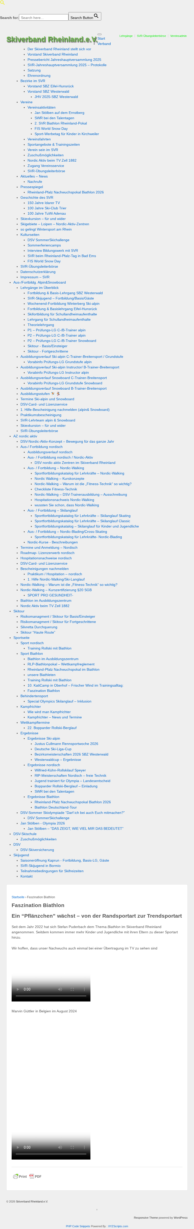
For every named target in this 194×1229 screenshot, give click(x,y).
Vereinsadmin (178, 35)
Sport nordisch (32, 643)
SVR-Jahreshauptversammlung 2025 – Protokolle (67, 65)
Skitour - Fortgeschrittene (48, 351)
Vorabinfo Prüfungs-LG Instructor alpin (58, 372)
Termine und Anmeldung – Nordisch (49, 547)
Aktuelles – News (34, 176)
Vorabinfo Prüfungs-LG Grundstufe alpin (60, 362)
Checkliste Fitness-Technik (56, 489)
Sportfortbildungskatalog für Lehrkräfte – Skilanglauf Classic (82, 521)
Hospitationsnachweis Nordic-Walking (64, 500)
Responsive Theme (146, 1217)
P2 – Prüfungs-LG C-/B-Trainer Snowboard (62, 341)
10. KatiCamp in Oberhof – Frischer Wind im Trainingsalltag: (76, 685)
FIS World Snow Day (51, 129)
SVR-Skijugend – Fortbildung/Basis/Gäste (61, 298)
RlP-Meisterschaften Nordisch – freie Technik (70, 775)
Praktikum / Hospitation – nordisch (55, 574)
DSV (16, 844)
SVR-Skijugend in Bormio (40, 866)
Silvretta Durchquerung (38, 627)
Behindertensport (34, 696)
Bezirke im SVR (32, 81)
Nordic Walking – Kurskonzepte (59, 478)
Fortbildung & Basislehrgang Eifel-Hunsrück (62, 309)
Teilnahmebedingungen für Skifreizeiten (52, 871)
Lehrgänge (126, 35)
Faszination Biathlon (44, 691)
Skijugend (21, 855)
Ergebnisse (29, 733)
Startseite (18, 897)
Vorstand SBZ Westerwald (48, 91)
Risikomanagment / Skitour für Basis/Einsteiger (57, 616)
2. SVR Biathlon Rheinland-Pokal (61, 123)
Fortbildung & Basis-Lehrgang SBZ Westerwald (65, 293)
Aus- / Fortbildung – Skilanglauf (53, 510)
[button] (2, 4)
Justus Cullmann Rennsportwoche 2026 (66, 744)
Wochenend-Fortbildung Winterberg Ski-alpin (64, 304)
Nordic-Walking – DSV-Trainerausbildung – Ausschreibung (81, 494)
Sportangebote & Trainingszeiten (54, 144)
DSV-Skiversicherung (37, 850)
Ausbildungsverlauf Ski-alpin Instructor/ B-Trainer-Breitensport (69, 367)
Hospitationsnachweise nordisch (46, 558)
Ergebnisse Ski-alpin (44, 738)
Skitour (19, 611)
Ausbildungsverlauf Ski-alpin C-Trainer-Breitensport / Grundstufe (71, 357)
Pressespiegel (31, 187)
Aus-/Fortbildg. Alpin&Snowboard (39, 282)
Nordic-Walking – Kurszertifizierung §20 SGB (56, 590)
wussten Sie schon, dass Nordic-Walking (67, 505)
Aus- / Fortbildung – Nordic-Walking (56, 468)
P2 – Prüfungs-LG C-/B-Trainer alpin (57, 335)
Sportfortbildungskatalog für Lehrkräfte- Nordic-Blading (78, 537)
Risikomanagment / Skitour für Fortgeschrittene (58, 622)
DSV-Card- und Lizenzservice (43, 404)
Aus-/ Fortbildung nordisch (41, 447)
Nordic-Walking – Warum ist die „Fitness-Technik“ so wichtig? (83, 484)
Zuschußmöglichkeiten (46, 155)
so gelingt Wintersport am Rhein (46, 229)
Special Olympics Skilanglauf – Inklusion (59, 701)
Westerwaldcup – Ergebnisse (58, 760)
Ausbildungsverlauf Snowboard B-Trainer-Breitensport (63, 388)
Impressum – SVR (35, 277)
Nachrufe (35, 182)
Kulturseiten (29, 235)
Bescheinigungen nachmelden (44, 569)
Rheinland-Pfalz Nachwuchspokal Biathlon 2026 (66, 192)
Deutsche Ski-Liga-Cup (53, 749)
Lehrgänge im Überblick (39, 288)
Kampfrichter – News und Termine (55, 717)
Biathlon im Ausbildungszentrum (45, 600)
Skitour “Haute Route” (37, 632)
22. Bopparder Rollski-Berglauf (52, 728)
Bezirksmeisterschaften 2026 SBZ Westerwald (71, 754)
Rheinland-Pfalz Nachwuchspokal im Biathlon (64, 669)
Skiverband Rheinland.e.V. (52, 39)
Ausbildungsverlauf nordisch (50, 452)
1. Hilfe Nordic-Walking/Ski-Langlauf (56, 579)
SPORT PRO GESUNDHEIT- (50, 595)
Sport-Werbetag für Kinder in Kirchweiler (67, 134)
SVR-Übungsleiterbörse (151, 35)
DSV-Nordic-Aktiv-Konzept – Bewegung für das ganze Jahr (67, 441)
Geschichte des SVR (36, 197)
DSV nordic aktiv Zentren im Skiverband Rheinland (75, 463)
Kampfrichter (30, 707)
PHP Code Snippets (78, 1226)
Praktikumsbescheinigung (40, 415)
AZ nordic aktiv (25, 436)
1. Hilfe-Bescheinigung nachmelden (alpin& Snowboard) (65, 410)
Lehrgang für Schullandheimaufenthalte (59, 319)
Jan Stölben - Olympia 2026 (42, 823)
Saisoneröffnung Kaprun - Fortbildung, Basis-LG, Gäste (64, 860)
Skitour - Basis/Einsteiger (47, 346)
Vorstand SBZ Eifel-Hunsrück (51, 86)
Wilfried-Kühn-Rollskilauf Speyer (60, 770)
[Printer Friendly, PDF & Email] (27, 1176)
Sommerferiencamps (44, 245)
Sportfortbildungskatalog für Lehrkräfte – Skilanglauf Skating (83, 516)
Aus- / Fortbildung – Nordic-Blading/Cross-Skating (67, 532)
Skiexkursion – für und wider (43, 219)
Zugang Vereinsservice (46, 166)
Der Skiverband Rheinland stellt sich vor (59, 49)
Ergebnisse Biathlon (43, 797)
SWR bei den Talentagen (54, 118)
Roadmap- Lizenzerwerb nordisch (47, 553)
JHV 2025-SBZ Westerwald (56, 97)
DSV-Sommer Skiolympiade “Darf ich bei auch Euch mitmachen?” (72, 813)
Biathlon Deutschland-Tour (56, 807)
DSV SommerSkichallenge (48, 240)
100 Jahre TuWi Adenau (47, 213)
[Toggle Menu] (100, 34)
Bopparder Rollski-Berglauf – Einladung (66, 786)
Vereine (26, 102)
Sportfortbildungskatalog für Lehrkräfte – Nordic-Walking (79, 473)
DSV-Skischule (25, 834)
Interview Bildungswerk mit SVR (53, 250)
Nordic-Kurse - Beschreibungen (53, 542)
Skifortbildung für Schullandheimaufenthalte (62, 314)
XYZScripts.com (118, 1226)
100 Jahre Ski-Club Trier (47, 208)
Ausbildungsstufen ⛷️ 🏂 (40, 394)
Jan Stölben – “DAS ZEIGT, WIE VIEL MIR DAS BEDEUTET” (76, 828)
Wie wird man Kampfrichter (49, 712)
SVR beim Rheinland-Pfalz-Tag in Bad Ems (62, 256)
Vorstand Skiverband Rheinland (53, 54)
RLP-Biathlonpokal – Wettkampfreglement (61, 664)
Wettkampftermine (35, 722)
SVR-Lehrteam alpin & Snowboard (47, 420)
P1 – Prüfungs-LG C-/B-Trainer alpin (57, 330)
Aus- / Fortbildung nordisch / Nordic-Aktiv (60, 457)
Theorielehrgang (41, 325)
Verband (104, 44)
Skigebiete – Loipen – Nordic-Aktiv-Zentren (54, 224)
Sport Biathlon (31, 653)
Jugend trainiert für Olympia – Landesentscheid (72, 781)
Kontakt (26, 876)
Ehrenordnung (39, 75)
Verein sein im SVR (43, 150)
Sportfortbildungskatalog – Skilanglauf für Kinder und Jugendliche (87, 526)
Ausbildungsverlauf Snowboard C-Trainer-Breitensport (63, 378)
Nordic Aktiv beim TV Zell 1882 (52, 160)
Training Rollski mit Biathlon (49, 648)
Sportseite (21, 638)
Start (101, 38)
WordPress (181, 1217)
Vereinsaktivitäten (42, 107)
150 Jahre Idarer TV (44, 203)
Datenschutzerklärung (38, 272)
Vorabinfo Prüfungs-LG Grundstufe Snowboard (65, 383)
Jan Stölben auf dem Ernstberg (59, 113)
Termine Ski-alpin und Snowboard (47, 399)
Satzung (34, 70)
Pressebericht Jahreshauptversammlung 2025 (64, 60)
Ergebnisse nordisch (44, 765)
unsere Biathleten (42, 675)
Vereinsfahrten (39, 139)
